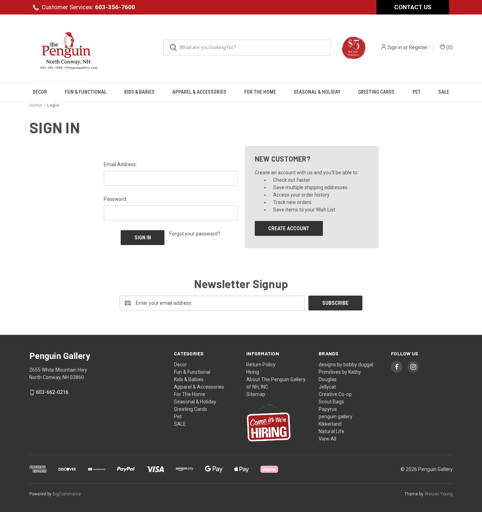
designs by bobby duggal (346, 364)
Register (418, 47)
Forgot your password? (194, 234)
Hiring (252, 372)
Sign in (394, 47)
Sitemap (255, 394)
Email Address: (120, 164)
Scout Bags (331, 402)
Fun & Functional (86, 92)
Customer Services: (88, 7)
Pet (416, 92)
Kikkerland (330, 424)
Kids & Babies (139, 92)
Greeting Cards (376, 92)
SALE (443, 92)
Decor (40, 92)
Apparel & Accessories (199, 92)
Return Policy (261, 364)
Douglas (328, 379)
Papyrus (328, 409)
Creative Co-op (335, 394)
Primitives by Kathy (340, 372)
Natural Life (331, 431)
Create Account (288, 228)
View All (327, 439)
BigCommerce (67, 493)
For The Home (260, 92)
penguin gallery (336, 416)
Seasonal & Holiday (317, 92)
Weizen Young (438, 493)
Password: (115, 199)
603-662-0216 (52, 392)
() (449, 47)
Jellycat (327, 387)
